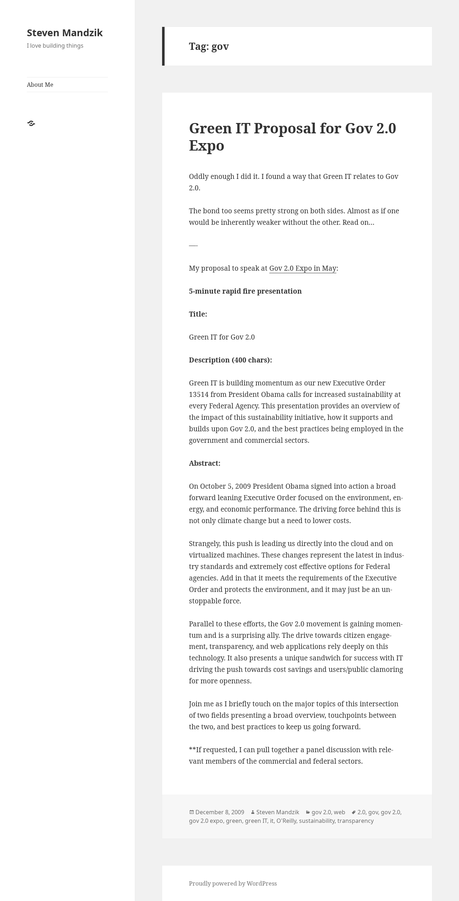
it (272, 821)
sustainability (317, 821)
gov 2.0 (321, 812)
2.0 (361, 812)
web (339, 812)
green (234, 821)
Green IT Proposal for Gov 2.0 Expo (292, 136)
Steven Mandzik (65, 32)
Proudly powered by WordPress (233, 883)
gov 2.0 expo (206, 821)
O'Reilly (286, 821)
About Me (40, 85)
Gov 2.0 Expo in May (302, 268)
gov (373, 812)
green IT (256, 821)
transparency (355, 821)
